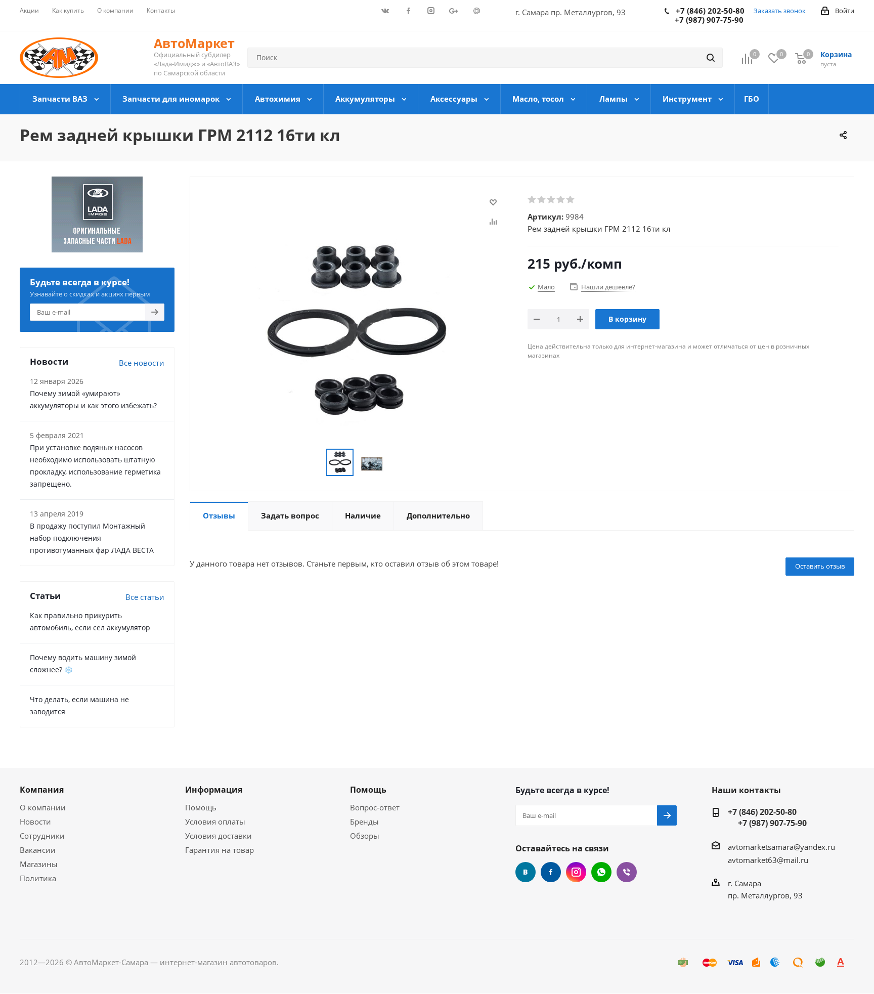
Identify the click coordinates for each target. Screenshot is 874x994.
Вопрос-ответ (375, 807)
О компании (43, 807)
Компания (42, 789)
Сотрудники (42, 836)
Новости (35, 821)
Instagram (576, 872)
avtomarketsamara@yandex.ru (781, 847)
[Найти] (710, 58)
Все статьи (144, 597)
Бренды (364, 821)
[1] (532, 200)
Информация (213, 789)
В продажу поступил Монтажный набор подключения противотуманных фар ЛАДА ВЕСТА (92, 538)
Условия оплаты (215, 821)
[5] (571, 200)
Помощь (200, 807)
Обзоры (364, 836)
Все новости (141, 363)
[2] (542, 200)
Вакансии (38, 850)
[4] (561, 200)
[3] (551, 200)
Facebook (551, 872)
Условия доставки (218, 836)
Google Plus (601, 872)
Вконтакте (525, 872)
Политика (38, 878)
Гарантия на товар (219, 850)
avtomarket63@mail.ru (768, 860)
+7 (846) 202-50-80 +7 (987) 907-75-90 (767, 817)
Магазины (39, 864)
